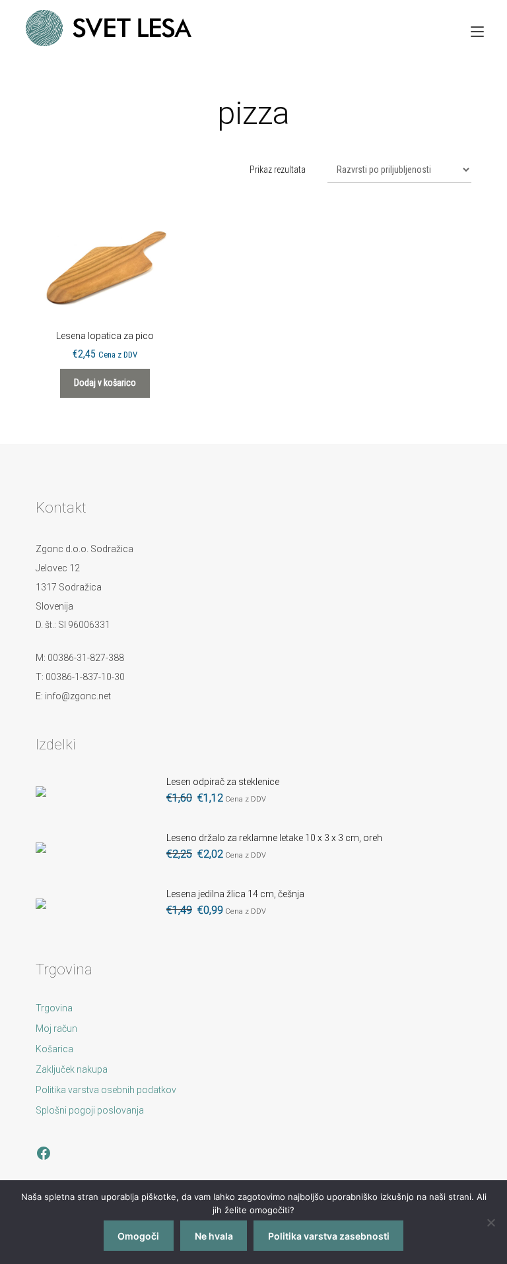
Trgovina (54, 1008)
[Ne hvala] (490, 1222)
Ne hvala (214, 1236)
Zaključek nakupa (72, 1069)
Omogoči (138, 1236)
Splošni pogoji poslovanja (90, 1110)
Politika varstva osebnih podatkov (106, 1090)
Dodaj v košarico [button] (105, 382)
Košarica (54, 1049)
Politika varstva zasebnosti (328, 1236)
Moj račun (56, 1028)
